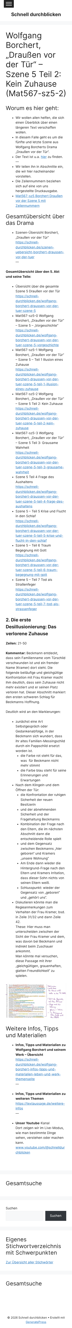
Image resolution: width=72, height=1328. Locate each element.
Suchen (11, 1208)
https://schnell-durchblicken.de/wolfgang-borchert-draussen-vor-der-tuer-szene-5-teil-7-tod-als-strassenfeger (38, 599)
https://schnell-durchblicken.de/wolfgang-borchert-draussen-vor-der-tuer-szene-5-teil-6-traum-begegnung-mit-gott (37, 565)
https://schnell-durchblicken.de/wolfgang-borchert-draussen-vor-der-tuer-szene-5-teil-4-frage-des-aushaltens (40, 496)
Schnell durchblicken (36, 14)
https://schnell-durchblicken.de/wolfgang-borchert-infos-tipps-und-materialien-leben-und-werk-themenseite (38, 1069)
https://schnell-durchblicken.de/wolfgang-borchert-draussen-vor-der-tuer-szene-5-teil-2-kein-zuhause (37, 418)
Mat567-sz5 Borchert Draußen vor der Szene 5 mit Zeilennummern (39, 201)
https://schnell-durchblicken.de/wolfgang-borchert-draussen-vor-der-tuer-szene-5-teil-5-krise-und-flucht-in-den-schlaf (39, 530)
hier (44, 157)
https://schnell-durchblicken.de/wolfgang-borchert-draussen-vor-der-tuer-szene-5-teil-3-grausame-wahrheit (40, 462)
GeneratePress (36, 1322)
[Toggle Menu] (9, 4)
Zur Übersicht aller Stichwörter (29, 1262)
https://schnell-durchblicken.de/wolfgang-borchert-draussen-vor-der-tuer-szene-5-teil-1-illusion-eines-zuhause (37, 379)
